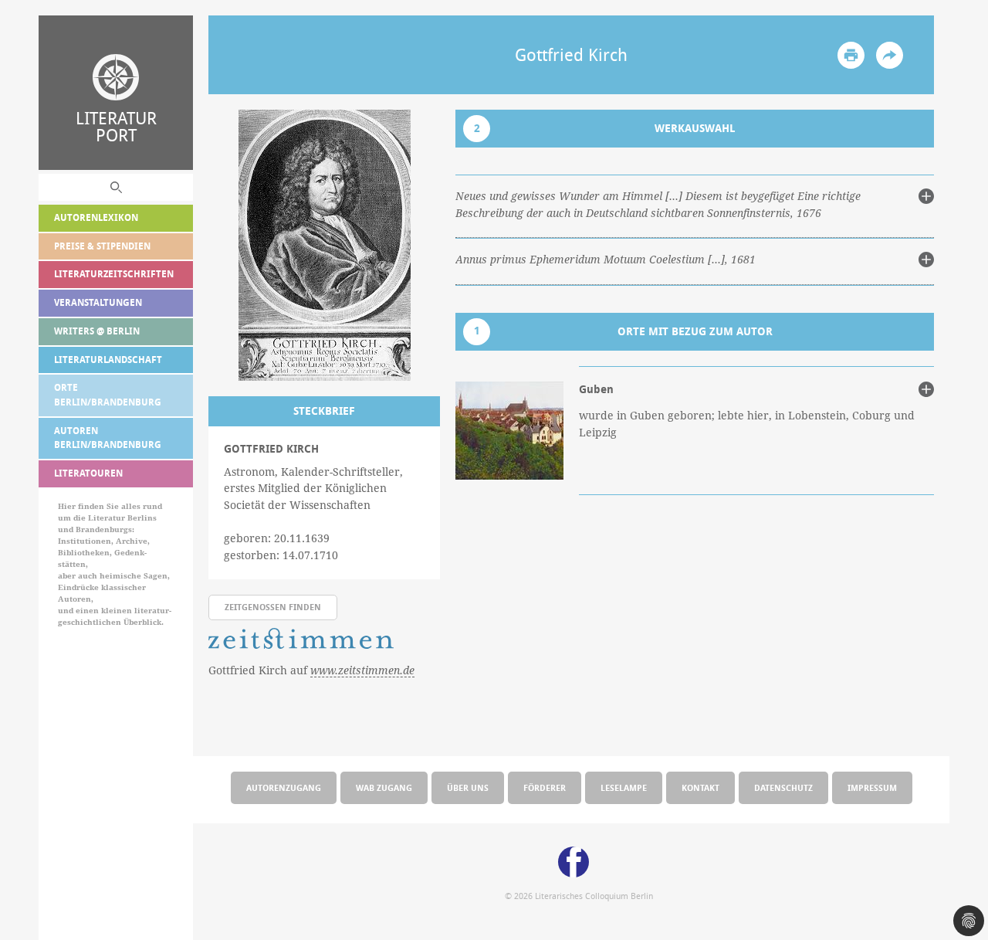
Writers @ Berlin (97, 331)
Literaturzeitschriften (114, 273)
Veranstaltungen (98, 302)
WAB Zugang (384, 787)
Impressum (872, 787)
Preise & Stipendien (102, 246)
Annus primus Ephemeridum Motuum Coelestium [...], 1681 (605, 259)
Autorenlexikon (96, 217)
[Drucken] (850, 55)
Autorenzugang (283, 787)
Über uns (468, 787)
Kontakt (700, 787)
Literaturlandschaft (108, 359)
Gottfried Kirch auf (311, 670)
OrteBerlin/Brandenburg (107, 395)
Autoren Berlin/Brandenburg (107, 438)
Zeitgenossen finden (273, 607)
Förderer (544, 787)
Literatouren (88, 473)
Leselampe (624, 787)
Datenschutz (783, 787)
